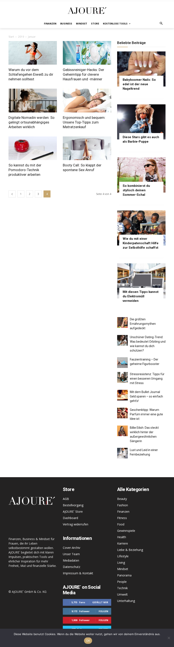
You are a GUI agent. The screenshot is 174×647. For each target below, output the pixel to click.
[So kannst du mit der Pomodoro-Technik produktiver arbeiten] (32, 148)
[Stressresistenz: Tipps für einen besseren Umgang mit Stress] (122, 377)
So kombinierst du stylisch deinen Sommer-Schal (136, 190)
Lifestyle (123, 556)
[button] (161, 23)
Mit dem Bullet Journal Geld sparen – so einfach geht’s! (146, 396)
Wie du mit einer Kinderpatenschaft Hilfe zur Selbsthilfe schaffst (141, 243)
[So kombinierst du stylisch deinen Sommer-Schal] (141, 174)
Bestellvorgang (73, 505)
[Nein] (169, 638)
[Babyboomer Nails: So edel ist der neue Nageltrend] (141, 69)
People (122, 582)
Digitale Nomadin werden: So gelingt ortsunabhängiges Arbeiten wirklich (31, 122)
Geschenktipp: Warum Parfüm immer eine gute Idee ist (146, 414)
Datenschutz (71, 567)
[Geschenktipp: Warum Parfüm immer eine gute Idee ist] (122, 413)
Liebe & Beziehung (130, 550)
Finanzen (123, 511)
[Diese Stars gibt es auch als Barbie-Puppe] (141, 121)
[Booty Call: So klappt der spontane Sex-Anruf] (87, 148)
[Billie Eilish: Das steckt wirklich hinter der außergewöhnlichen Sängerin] (122, 431)
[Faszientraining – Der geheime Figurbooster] (122, 362)
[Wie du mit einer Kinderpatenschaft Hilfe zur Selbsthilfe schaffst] (141, 227)
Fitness (122, 518)
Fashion (122, 505)
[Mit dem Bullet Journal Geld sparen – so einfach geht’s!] (122, 395)
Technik (122, 588)
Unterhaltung (126, 601)
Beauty (122, 499)
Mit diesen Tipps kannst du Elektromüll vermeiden (141, 296)
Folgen (103, 611)
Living (121, 562)
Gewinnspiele (126, 531)
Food (120, 524)
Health (121, 537)
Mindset (122, 569)
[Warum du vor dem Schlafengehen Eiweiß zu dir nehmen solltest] (32, 53)
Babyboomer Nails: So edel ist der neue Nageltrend (139, 84)
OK (88, 640)
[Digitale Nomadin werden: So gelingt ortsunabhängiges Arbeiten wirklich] (32, 100)
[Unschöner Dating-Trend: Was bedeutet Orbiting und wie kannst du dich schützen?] (122, 340)
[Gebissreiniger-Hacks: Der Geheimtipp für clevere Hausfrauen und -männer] (87, 53)
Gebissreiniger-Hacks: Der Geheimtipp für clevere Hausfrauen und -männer (83, 74)
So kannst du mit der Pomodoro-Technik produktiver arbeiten (24, 170)
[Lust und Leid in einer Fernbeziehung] (122, 453)
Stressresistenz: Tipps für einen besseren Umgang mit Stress (147, 378)
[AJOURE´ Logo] (87, 10)
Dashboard (70, 518)
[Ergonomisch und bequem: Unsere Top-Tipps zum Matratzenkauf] (87, 100)
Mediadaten (71, 560)
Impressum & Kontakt (78, 573)
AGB (66, 499)
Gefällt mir (100, 602)
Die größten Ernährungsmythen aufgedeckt (143, 324)
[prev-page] (12, 193)
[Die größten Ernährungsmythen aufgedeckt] (122, 322)
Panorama (124, 575)
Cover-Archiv (71, 548)
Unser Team (71, 554)
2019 (21, 36)
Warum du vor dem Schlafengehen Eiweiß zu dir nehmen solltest (30, 74)
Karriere (122, 543)
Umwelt (122, 594)
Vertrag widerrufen (75, 524)
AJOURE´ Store (73, 511)
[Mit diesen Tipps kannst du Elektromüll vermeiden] (141, 280)
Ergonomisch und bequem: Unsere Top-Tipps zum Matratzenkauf (84, 122)
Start (11, 36)
